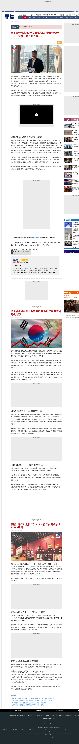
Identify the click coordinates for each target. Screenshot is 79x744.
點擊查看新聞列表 (27, 27)
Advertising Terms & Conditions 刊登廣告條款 (49, 727)
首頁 (20, 18)
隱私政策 (39, 715)
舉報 (60, 42)
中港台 (51, 18)
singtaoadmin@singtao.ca (49, 733)
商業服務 (53, 15)
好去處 (61, 18)
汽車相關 (68, 15)
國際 (29, 18)
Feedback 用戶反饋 (49, 718)
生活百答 (44, 18)
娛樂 (56, 18)
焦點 (34, 18)
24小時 (67, 120)
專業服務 (45, 15)
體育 (66, 18)
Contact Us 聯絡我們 (51, 715)
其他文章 (15, 27)
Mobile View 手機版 (49, 737)
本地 (38, 18)
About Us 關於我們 (65, 715)
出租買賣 (61, 15)
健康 (76, 18)
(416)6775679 (34, 237)
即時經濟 (17, 21)
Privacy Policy (32, 715)
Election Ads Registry (49, 724)
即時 (25, 18)
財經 (71, 18)
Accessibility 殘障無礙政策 (17, 715)
